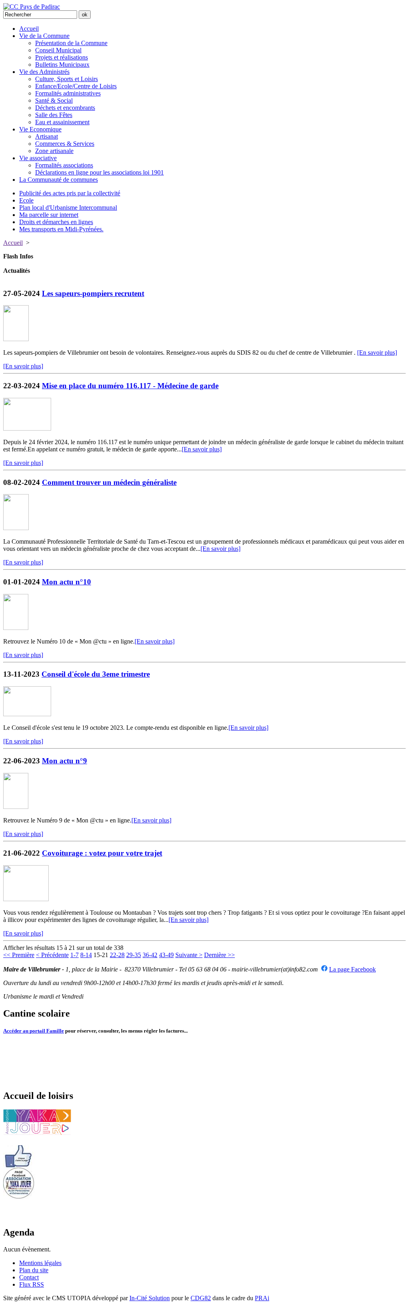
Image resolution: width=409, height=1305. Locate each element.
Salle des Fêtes (53, 114)
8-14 (86, 954)
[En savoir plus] (377, 352)
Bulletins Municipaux (62, 64)
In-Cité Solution (149, 1298)
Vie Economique (40, 129)
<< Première (18, 954)
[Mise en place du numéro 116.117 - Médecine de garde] (27, 428)
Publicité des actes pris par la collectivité (69, 193)
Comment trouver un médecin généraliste (109, 482)
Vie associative (38, 158)
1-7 (74, 954)
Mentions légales (40, 1262)
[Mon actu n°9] (15, 806)
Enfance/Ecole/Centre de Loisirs (76, 86)
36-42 (150, 954)
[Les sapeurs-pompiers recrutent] (16, 339)
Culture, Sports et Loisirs (66, 78)
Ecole (26, 200)
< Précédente (52, 954)
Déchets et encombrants (65, 107)
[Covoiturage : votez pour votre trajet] (26, 899)
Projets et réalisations (61, 57)
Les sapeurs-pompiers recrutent (93, 293)
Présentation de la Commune (71, 43)
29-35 (133, 954)
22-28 (117, 954)
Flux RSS (31, 1284)
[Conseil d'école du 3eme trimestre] (27, 714)
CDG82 (201, 1298)
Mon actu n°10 (66, 582)
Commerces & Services (64, 143)
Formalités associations (64, 165)
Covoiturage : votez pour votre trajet (102, 853)
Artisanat (46, 136)
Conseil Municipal (58, 50)
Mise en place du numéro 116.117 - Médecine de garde (130, 385)
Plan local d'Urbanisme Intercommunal (68, 207)
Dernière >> (219, 954)
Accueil (29, 28)
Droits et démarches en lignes (56, 221)
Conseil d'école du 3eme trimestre (96, 674)
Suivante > (189, 954)
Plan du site (33, 1270)
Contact (29, 1277)
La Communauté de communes (58, 179)
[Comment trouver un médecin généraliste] (16, 527)
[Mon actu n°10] (15, 627)
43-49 (166, 954)
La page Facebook (352, 969)
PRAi (262, 1298)
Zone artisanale (54, 150)
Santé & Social (54, 100)
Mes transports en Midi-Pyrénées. (61, 229)
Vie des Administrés (44, 71)
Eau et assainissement (62, 122)
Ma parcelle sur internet (48, 214)
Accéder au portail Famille (33, 1031)
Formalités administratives (68, 93)
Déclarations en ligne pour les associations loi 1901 (99, 172)
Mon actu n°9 (64, 761)
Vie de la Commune (44, 35)
